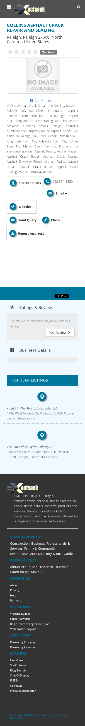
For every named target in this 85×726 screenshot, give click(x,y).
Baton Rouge (19, 572)
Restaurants (19, 553)
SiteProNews (18, 665)
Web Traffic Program (23, 629)
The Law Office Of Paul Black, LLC (30, 446)
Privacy (14, 590)
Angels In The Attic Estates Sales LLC (32, 408)
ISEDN (14, 680)
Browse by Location (22, 647)
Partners (15, 600)
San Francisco (42, 567)
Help (13, 595)
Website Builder (20, 614)
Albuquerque (20, 567)
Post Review (58, 332)
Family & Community (40, 548)
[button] (9, 7)
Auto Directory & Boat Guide (51, 553)
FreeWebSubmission (23, 691)
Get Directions (44, 100)
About (14, 585)
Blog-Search (18, 670)
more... (31, 418)
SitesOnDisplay (19, 675)
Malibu (36, 572)
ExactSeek (16, 660)
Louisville (61, 567)
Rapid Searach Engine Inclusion (29, 624)
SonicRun (16, 686)
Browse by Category (23, 642)
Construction (20, 543)
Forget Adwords (20, 619)
